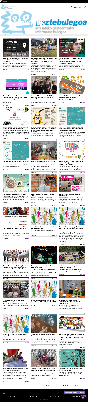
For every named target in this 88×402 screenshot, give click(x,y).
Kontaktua (33, 396)
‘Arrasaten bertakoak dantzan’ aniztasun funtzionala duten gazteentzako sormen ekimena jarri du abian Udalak (15, 228)
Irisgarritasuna (75, 396)
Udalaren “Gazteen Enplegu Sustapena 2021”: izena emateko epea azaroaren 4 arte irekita (71, 228)
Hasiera (3, 35)
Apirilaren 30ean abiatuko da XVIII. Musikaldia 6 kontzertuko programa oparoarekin (42, 97)
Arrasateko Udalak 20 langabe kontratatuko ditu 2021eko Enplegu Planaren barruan (69, 301)
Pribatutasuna (54, 396)
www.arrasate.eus (44, 399)
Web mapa (12, 396)
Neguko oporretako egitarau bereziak (14, 194)
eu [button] (67, 7)
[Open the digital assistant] (83, 397)
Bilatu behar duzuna (78, 7)
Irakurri (26, 69)
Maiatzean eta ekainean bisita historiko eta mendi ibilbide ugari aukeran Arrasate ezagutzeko (16, 60)
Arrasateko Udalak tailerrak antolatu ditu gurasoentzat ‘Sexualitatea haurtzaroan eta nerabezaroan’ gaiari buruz (15, 97)
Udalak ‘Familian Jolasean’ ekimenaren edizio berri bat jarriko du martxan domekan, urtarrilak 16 (71, 163)
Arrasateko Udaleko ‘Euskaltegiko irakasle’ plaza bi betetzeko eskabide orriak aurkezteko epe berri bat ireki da (15, 267)
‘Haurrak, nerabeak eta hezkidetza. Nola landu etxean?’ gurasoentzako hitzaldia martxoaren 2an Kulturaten (71, 128)
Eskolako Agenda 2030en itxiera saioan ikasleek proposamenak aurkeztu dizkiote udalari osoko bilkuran (43, 370)
